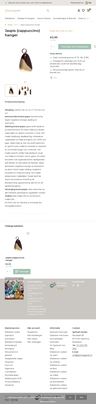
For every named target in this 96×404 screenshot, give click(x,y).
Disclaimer (9, 385)
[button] (25, 82)
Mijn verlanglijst (34, 342)
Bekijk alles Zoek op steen (61, 31)
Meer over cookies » (48, 402)
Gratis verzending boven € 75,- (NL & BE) (71, 57)
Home (16, 25)
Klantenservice (77, 3)
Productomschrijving (14, 102)
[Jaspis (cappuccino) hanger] (18, 243)
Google (60, 288)
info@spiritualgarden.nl (82, 355)
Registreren (32, 332)
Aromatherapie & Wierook (64, 18)
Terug (9, 25)
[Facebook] (73, 285)
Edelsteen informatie (59, 335)
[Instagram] (78, 285)
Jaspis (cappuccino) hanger (15, 258)
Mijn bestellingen (34, 335)
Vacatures (9, 362)
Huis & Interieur (44, 18)
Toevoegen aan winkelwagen (74, 47)
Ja (70, 397)
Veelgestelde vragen (14, 358)
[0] (88, 10)
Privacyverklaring (12, 382)
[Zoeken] (48, 10)
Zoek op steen (84, 18)
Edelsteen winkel (12, 332)
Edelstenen (10, 18)
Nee (81, 397)
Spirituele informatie (59, 332)
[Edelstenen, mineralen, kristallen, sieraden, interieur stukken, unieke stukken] (12, 11)
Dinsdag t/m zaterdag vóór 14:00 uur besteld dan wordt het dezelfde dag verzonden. (67, 63)
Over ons (9, 365)
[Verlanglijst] (83, 10)
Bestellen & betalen (13, 342)
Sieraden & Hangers (26, 18)
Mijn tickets (32, 339)
